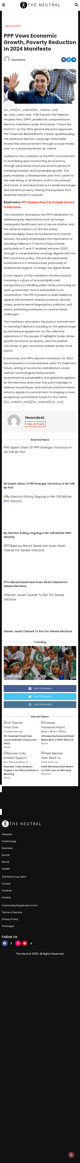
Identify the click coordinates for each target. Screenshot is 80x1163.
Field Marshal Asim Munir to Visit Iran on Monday (57, 768)
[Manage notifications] (71, 1155)
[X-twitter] (11, 943)
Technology (9, 841)
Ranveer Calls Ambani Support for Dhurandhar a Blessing (21, 770)
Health (6, 869)
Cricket (6, 883)
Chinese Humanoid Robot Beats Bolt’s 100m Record (57, 738)
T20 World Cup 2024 (14, 877)
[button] (63, 59)
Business (7, 848)
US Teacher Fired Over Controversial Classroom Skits (20, 739)
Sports (6, 855)
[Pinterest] (25, 943)
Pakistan (46, 774)
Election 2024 (12, 26)
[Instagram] (18, 943)
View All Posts (35, 424)
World (7, 747)
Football (7, 890)
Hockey (6, 897)
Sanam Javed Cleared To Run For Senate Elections (38, 631)
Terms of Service (12, 912)
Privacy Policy (10, 919)
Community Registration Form (20, 905)
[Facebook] (5, 943)
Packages (8, 926)
